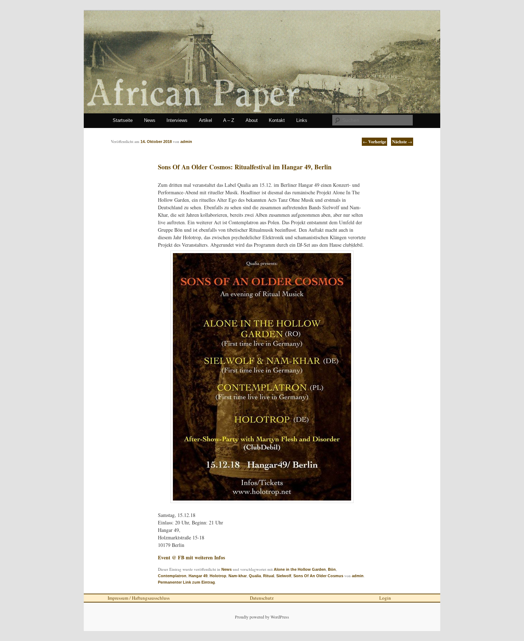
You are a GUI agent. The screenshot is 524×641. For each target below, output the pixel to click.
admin (358, 576)
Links (301, 120)
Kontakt (277, 120)
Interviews (176, 120)
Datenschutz (262, 598)
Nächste (402, 142)
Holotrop (218, 576)
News (149, 120)
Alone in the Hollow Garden (300, 569)
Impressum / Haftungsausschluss (139, 598)
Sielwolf (283, 576)
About (252, 120)
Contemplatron (172, 576)
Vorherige (374, 142)
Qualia (255, 576)
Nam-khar (237, 576)
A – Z (228, 120)
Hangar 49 (198, 576)
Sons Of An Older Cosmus (318, 576)
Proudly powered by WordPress (262, 617)
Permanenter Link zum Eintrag (186, 582)
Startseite (123, 120)
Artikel (205, 120)
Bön (332, 569)
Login (385, 598)
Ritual (268, 576)
